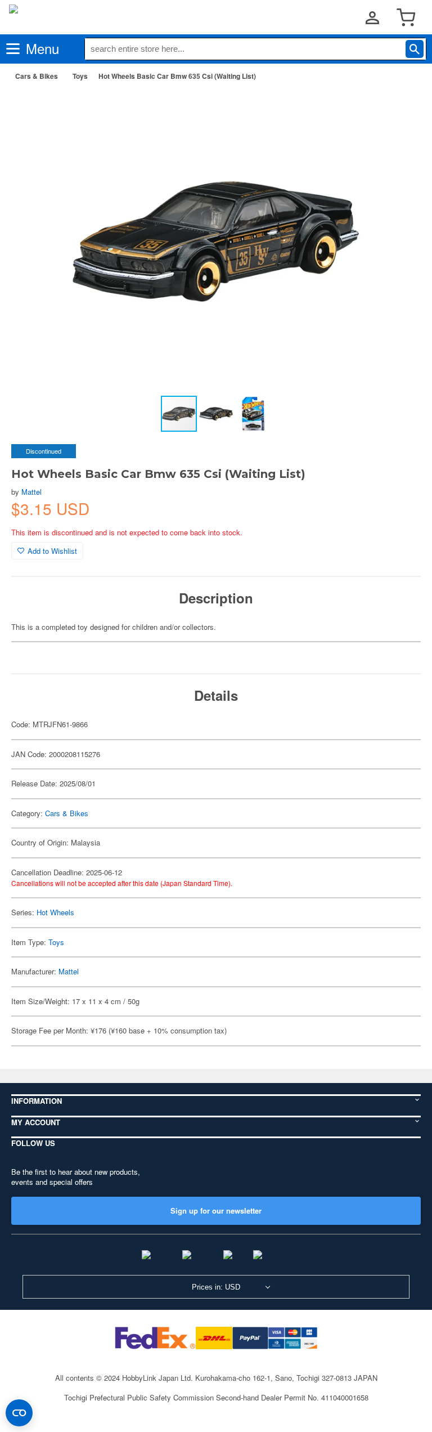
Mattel (31, 491)
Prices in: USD (216, 1287)
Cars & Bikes (36, 76)
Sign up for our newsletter (216, 1210)
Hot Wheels (55, 912)
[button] (400, 108)
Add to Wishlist (52, 550)
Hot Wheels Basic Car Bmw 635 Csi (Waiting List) (177, 76)
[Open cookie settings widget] (19, 1412)
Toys (80, 76)
